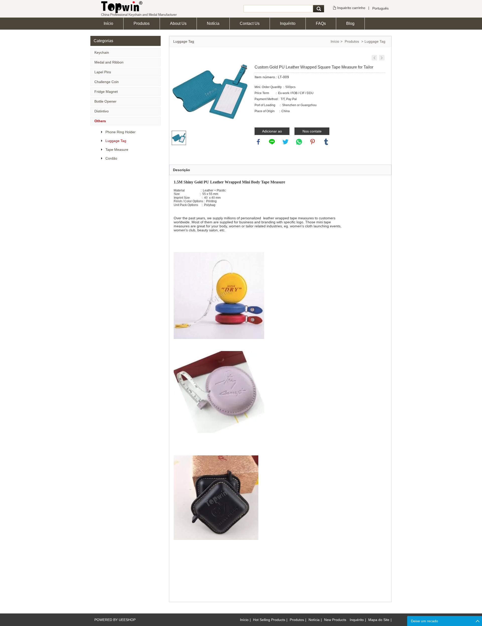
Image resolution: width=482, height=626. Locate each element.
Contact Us (250, 23)
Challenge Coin (106, 82)
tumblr (326, 142)
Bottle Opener (105, 101)
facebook (258, 142)
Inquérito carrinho (351, 8)
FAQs (321, 23)
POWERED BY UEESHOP (115, 620)
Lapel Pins (102, 72)
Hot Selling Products (269, 620)
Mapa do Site (378, 620)
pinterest (312, 142)
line (272, 142)
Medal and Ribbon (109, 62)
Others (100, 121)
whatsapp (299, 142)
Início (108, 23)
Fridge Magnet (106, 92)
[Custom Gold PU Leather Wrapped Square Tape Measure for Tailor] (374, 57)
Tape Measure (116, 150)
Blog (350, 23)
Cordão (111, 158)
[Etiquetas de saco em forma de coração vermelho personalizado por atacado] (382, 57)
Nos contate (312, 131)
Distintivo (101, 111)
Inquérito (287, 23)
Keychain (101, 52)
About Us (178, 23)
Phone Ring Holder (120, 132)
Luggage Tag (115, 141)
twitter (285, 142)
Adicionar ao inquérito (272, 132)
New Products (335, 620)
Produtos (142, 23)
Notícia (213, 23)
